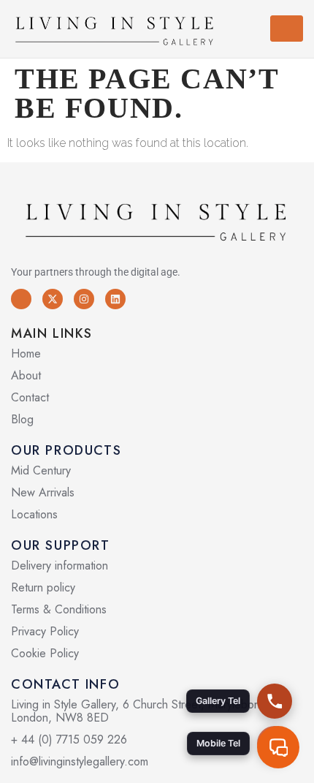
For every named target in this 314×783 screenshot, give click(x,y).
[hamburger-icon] (286, 28)
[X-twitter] (52, 299)
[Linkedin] (115, 299)
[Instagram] (84, 299)
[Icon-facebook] (21, 299)
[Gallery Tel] (274, 701)
